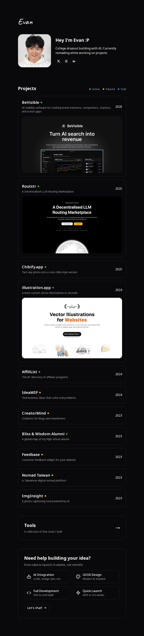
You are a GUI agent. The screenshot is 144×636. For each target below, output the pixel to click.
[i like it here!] (66, 61)
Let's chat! (34, 608)
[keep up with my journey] (59, 61)
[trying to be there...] (74, 61)
